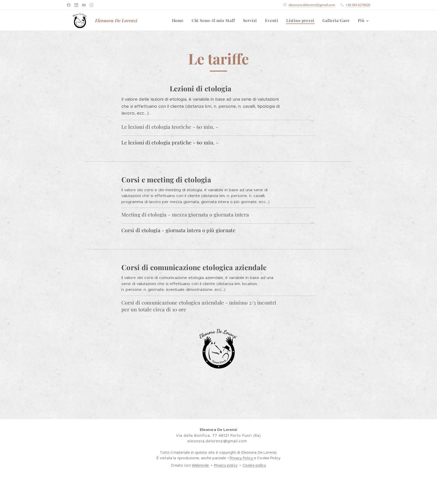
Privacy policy (225, 465)
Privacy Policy (242, 458)
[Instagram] (91, 5)
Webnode (200, 465)
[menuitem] (179, 20)
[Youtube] (84, 5)
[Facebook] (68, 5)
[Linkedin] (76, 5)
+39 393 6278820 (358, 5)
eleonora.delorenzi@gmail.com (312, 5)
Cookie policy (254, 465)
